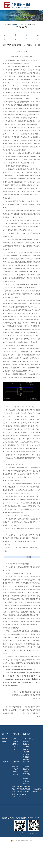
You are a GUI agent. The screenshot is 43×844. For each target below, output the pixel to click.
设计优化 (26, 744)
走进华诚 (20, 17)
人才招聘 (26, 781)
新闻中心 (12, 17)
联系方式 (26, 778)
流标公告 (15, 774)
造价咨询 (26, 754)
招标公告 (15, 766)
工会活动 (26, 769)
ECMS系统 (23, 12)
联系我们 (31, 24)
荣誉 (13, 749)
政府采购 (26, 752)
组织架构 (15, 744)
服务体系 (28, 17)
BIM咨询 (26, 759)
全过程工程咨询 (28, 739)
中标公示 (15, 769)
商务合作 (26, 784)
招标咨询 (16, 24)
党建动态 (26, 766)
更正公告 (15, 771)
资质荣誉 (15, 741)
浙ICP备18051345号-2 (20, 819)
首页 (6, 17)
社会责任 (26, 771)
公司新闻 (4, 739)
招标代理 (26, 749)
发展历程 (15, 746)
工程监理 (26, 746)
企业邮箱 (33, 12)
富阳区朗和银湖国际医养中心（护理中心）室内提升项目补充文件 (12, 710)
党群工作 (23, 24)
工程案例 (8, 24)
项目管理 (26, 741)
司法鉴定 (26, 757)
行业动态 (4, 741)
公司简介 (15, 739)
